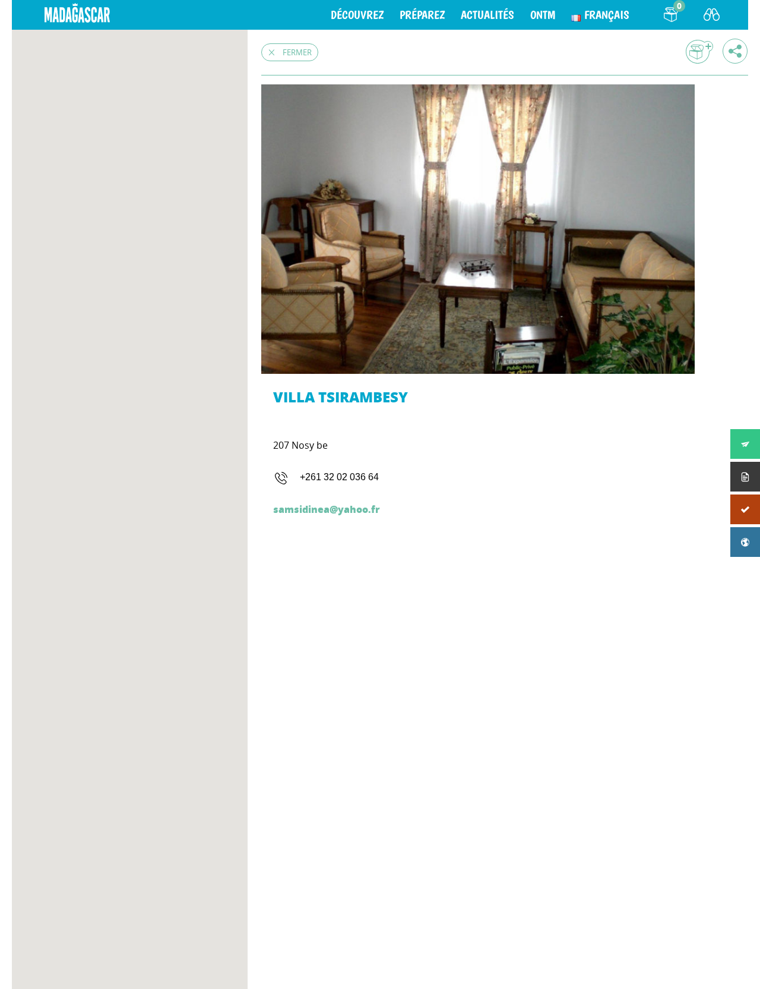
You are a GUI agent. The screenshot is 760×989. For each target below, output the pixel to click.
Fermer (297, 52)
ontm (542, 15)
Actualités (487, 15)
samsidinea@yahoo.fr (326, 509)
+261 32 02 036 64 (339, 477)
